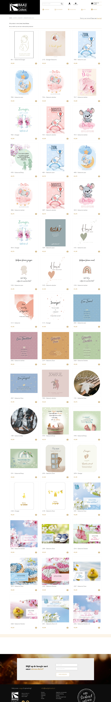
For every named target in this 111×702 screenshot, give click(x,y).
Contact (58, 695)
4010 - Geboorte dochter (81, 210)
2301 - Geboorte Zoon (80, 511)
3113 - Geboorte (15, 323)
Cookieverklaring (60, 694)
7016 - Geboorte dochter (49, 97)
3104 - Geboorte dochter (81, 285)
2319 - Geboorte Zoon (17, 586)
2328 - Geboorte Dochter (18, 624)
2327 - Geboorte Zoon (80, 586)
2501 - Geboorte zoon (80, 323)
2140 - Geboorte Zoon (48, 511)
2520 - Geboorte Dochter (81, 360)
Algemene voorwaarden (61, 692)
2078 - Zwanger (78, 473)
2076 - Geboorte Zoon (48, 473)
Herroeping (58, 698)
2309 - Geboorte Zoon (48, 548)
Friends (95, 9)
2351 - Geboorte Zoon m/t (49, 624)
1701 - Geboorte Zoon (80, 398)
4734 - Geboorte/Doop (48, 436)
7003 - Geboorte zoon (80, 59)
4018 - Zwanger (15, 248)
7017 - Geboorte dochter (81, 97)
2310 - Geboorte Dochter (81, 548)
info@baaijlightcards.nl (48, 688)
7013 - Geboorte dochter (49, 135)
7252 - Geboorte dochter (49, 398)
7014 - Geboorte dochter (81, 135)
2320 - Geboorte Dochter (49, 586)
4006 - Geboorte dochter (18, 210)
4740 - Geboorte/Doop (80, 436)
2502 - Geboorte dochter (18, 360)
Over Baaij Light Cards (61, 697)
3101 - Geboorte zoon (80, 248)
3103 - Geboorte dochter (49, 285)
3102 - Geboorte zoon (17, 285)
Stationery (59, 9)
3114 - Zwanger (46, 323)
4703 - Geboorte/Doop (17, 172)
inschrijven (63, 674)
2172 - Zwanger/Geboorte (49, 59)
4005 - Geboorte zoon (80, 172)
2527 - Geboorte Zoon (17, 398)
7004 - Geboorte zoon (17, 97)
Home (10, 18)
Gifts (84, 9)
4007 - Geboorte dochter (49, 210)
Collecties (73, 9)
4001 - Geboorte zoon (48, 172)
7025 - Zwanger (15, 135)
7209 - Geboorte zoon (48, 248)
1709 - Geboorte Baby (17, 436)
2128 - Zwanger (15, 511)
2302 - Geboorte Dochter (18, 548)
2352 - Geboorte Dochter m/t (82, 624)
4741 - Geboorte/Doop (17, 473)
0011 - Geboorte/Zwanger (18, 59)
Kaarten (46, 9)
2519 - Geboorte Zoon (48, 360)
